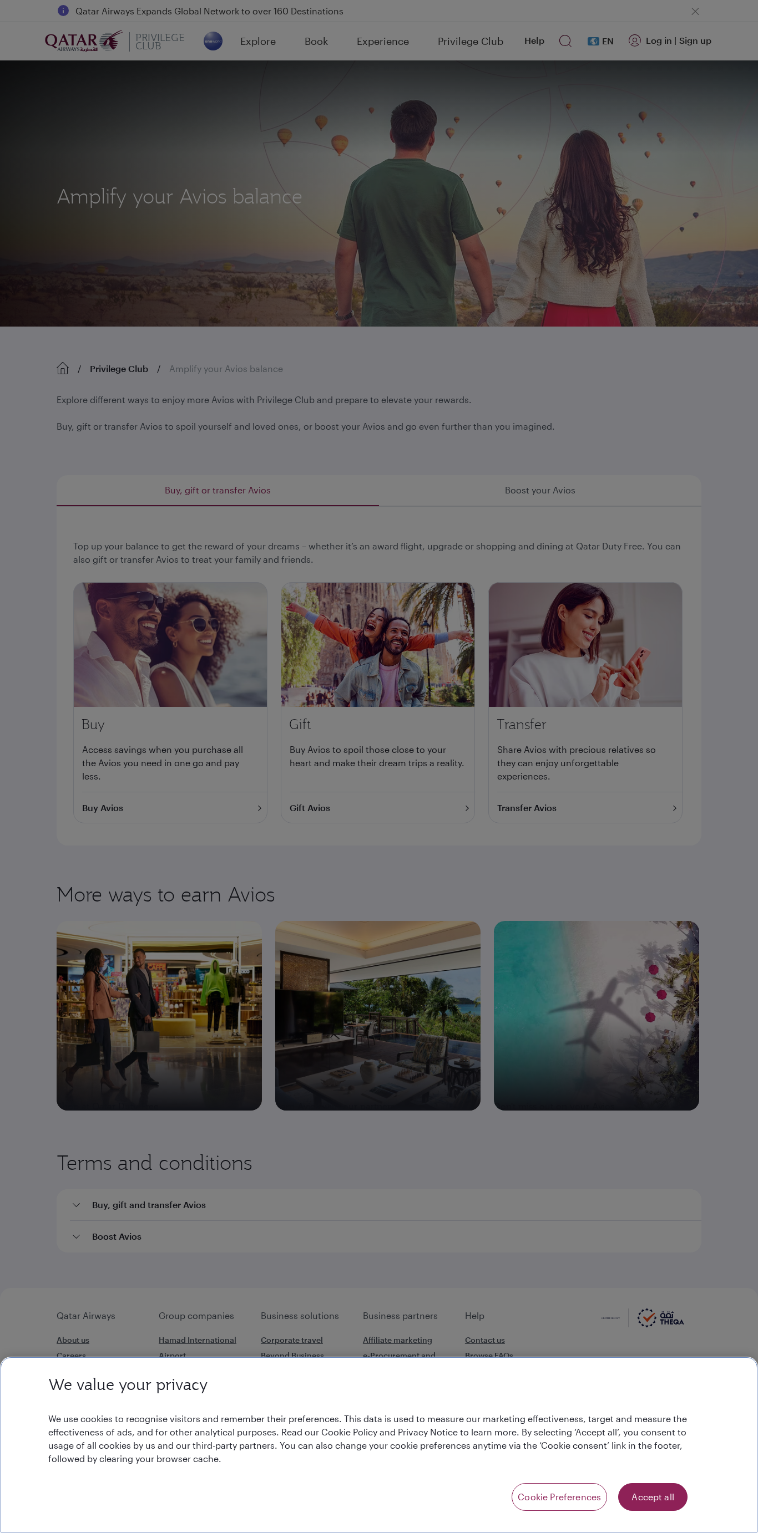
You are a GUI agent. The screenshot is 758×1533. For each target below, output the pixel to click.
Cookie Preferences (559, 1496)
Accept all (652, 1496)
